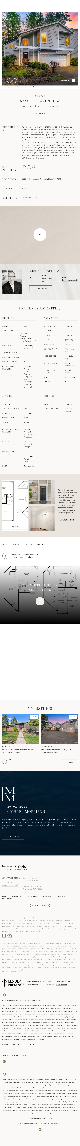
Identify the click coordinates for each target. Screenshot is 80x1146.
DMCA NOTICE (7, 899)
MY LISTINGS (32, 896)
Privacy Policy (61, 984)
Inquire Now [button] (40, 113)
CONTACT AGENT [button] (40, 288)
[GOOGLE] (37, 905)
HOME (4, 896)
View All (69, 762)
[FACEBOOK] (32, 905)
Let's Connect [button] (13, 837)
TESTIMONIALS (47, 896)
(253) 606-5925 (47, 280)
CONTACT (61, 896)
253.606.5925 (8, 882)
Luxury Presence (50, 982)
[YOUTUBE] (43, 905)
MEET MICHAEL (17, 896)
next (14, 80)
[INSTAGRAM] (48, 905)
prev (9, 80)
